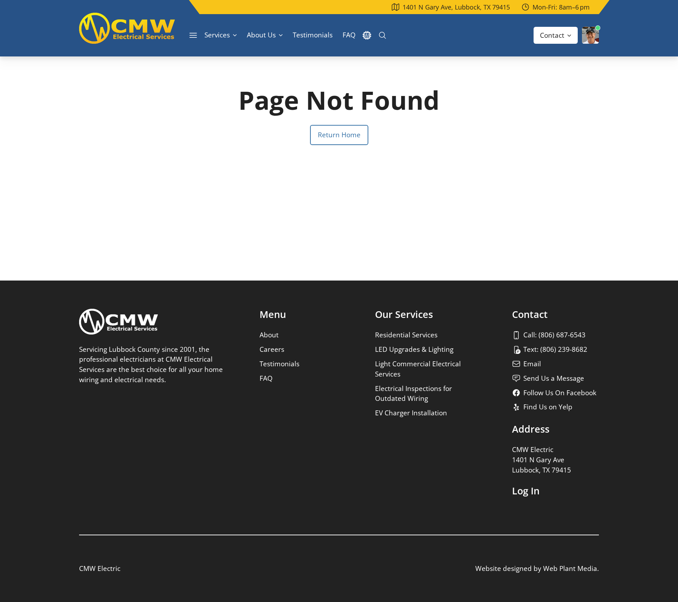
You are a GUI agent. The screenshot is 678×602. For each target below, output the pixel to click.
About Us (261, 35)
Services (217, 35)
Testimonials (313, 35)
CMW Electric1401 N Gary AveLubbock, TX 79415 (541, 460)
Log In (526, 490)
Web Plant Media (570, 568)
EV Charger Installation (411, 412)
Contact (552, 35)
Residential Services (406, 334)
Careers (272, 349)
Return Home (339, 134)
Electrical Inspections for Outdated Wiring (413, 393)
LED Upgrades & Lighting (414, 349)
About (269, 334)
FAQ (349, 35)
